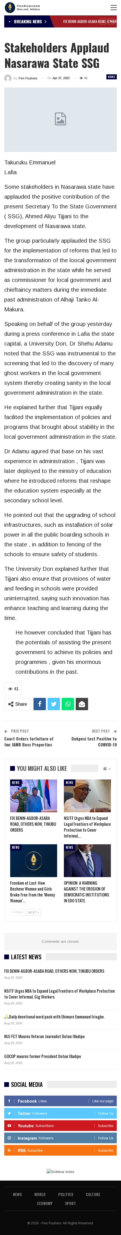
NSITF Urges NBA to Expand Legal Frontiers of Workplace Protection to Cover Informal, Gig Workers (59, 994)
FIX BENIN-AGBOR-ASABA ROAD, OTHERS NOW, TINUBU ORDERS (54, 971)
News (111, 77)
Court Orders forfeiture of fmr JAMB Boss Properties (28, 741)
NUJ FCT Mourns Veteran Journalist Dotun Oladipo (44, 1036)
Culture (93, 1194)
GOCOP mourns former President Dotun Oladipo (42, 1056)
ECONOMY (44, 1203)
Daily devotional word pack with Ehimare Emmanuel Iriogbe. (57, 1016)
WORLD (40, 1194)
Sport (70, 1203)
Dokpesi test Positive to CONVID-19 (94, 741)
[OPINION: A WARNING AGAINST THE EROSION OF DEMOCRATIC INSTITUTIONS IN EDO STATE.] (87, 860)
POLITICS (65, 1194)
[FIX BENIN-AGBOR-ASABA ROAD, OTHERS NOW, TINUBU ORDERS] (33, 795)
